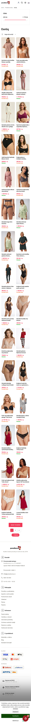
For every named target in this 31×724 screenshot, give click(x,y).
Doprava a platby (6, 625)
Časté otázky (5, 614)
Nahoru (16, 535)
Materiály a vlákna (6, 637)
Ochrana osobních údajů (8, 622)
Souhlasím (15, 716)
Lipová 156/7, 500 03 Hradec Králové (14, 565)
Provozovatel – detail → (10, 570)
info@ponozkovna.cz (10, 574)
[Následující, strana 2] (15, 530)
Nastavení (15, 711)
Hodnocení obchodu (7, 628)
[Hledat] (22, 2)
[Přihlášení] (18, 2)
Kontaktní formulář (6, 642)
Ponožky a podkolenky (7, 591)
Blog (2, 640)
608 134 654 (7, 577)
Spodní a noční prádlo (7, 594)
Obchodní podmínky (7, 619)
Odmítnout (15, 720)
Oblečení (3, 599)
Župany (3, 605)
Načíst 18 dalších (15, 525)
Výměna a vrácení (6, 617)
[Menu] (28, 2)
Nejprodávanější (9, 34)
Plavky (3, 602)
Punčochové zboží (6, 596)
